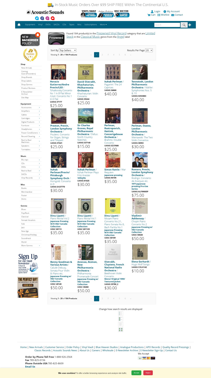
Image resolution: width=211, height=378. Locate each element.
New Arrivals (26, 68)
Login (157, 11)
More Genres (27, 245)
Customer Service (54, 347)
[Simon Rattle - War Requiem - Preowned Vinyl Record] (112, 159)
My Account (173, 11)
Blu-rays (24, 159)
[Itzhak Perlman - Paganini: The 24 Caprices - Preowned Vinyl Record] (112, 72)
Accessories (26, 107)
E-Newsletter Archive (26, 92)
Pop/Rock (25, 213)
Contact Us (171, 350)
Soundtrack (26, 238)
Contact (179, 14)
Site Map (25, 97)
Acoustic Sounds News (65, 350)
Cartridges (25, 118)
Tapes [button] (71, 24)
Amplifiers (25, 111)
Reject (148, 373)
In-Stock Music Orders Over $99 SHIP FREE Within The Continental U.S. (111, 4)
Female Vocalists (28, 220)
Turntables (25, 149)
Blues (23, 209)
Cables (24, 114)
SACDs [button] (56, 24)
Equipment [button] (30, 24)
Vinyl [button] (40, 24)
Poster (24, 195)
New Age (25, 231)
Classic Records (42, 350)
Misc (23, 184)
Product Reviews (28, 88)
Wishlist (165, 14)
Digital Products (27, 122)
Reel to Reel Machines (26, 141)
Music (23, 156)
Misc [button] (79, 24)
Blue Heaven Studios (107, 347)
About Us (84, 350)
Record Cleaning (28, 136)
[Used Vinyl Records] (89, 13)
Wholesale (107, 350)
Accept (136, 373)
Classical (24, 216)
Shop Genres (26, 84)
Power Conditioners (29, 132)
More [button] (102, 24)
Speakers (25, 145)
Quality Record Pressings (175, 347)
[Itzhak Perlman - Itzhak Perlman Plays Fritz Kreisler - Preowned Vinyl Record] (85, 159)
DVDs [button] (48, 24)
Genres (24, 205)
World (23, 242)
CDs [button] (64, 24)
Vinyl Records (27, 177)
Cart (152, 14)
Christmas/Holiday (29, 234)
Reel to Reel (26, 170)
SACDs (24, 174)
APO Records (153, 347)
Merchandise (26, 192)
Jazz (23, 227)
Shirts (23, 199)
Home (23, 347)
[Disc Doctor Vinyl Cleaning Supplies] (122, 13)
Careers (96, 350)
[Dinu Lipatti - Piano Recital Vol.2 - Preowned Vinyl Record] (58, 205)
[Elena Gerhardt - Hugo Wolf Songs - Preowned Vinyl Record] (140, 251)
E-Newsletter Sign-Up (151, 350)
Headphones (26, 129)
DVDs (23, 167)
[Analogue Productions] (105, 13)
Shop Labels (26, 80)
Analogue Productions (132, 347)
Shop (23, 64)
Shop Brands (26, 77)
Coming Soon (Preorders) (28, 72)
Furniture (25, 125)
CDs (23, 163)
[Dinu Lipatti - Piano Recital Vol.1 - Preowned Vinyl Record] (85, 205)
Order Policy (73, 347)
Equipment (26, 104)
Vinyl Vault (87, 347)
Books (24, 188)
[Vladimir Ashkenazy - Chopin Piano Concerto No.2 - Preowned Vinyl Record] (140, 205)
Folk (23, 224)
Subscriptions (90, 24)
